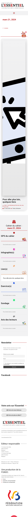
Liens (5, 205)
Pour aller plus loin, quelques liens (12, 200)
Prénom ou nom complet (8, 354)
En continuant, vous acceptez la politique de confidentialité (13, 364)
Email (4, 358)
